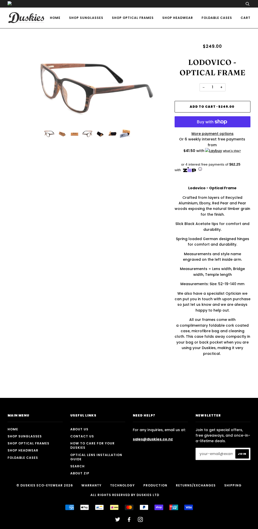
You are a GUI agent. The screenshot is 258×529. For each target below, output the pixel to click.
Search (77, 466)
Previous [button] (16, 84)
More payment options (212, 133)
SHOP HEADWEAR (177, 18)
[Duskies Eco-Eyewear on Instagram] (140, 520)
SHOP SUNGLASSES (86, 18)
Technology (122, 485)
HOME (55, 18)
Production (155, 485)
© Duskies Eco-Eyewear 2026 (44, 485)
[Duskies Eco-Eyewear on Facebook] (129, 520)
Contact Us (82, 436)
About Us (79, 429)
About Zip (79, 473)
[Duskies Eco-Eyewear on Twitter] (117, 520)
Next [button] (158, 84)
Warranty (91, 485)
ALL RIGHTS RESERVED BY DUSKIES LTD (124, 495)
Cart (245, 18)
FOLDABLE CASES (217, 18)
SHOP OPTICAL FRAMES (133, 18)
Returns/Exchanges (196, 485)
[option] (87, 84)
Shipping (233, 485)
